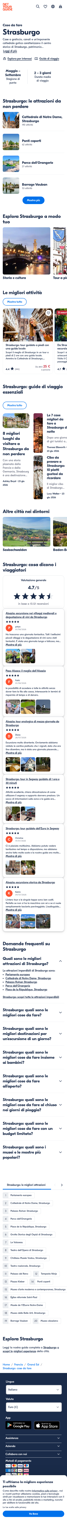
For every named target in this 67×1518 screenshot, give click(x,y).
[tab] (26, 1185)
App (7, 1417)
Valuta (10, 1399)
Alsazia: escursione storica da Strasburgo (30, 882)
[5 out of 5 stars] (33, 621)
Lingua (10, 1381)
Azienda (10, 1446)
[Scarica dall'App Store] (47, 1426)
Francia (18, 1364)
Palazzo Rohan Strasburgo (21, 982)
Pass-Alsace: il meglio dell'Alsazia (26, 670)
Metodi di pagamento (18, 1460)
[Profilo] (60, 6)
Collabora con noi (16, 1454)
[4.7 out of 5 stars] (33, 596)
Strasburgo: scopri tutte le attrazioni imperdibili (31, 997)
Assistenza (11, 1438)
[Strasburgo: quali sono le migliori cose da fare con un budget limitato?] (60, 1128)
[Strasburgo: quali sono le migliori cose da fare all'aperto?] (60, 1081)
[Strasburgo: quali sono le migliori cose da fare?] (60, 1012)
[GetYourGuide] (7, 7)
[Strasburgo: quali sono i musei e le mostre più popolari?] (60, 1152)
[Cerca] (38, 6)
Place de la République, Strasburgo (26, 989)
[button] (33, 120)
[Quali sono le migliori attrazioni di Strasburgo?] (60, 961)
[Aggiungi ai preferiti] (48, 313)
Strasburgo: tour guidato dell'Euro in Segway (32, 828)
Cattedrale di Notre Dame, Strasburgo (28, 978)
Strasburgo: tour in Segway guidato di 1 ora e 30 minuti (32, 781)
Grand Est (33, 1364)
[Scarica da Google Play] (18, 1426)
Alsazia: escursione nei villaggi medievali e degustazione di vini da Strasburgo (31, 615)
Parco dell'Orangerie (17, 985)
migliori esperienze (25, 1351)
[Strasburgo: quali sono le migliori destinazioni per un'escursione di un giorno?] (60, 1033)
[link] (33, 120)
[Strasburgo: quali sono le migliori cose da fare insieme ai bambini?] (60, 1057)
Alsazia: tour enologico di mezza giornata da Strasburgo (32, 723)
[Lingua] (53, 6)
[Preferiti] (45, 6)
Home (6, 1364)
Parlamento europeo (17, 974)
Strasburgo (50, 1347)
